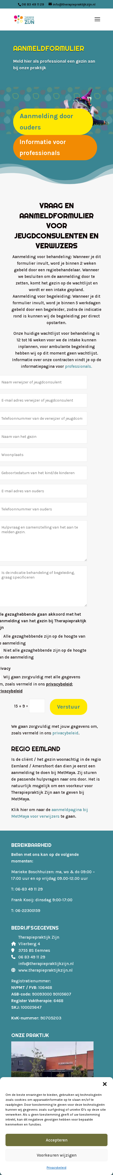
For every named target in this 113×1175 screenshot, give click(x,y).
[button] (105, 1084)
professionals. (78, 366)
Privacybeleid (56, 1168)
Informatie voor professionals (42, 147)
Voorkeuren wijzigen (57, 1155)
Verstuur (68, 707)
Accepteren (56, 1140)
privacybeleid (59, 684)
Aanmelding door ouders (46, 121)
